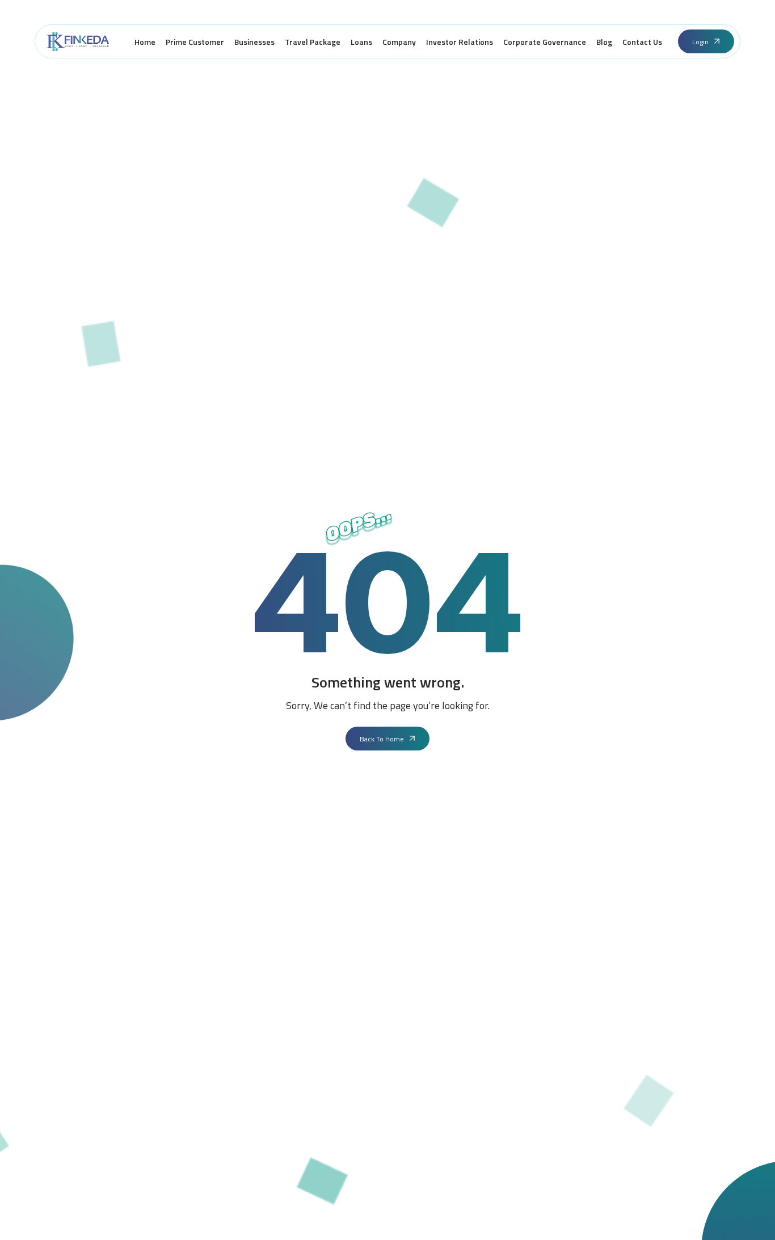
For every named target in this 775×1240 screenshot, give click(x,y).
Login (700, 41)
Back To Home (382, 738)
